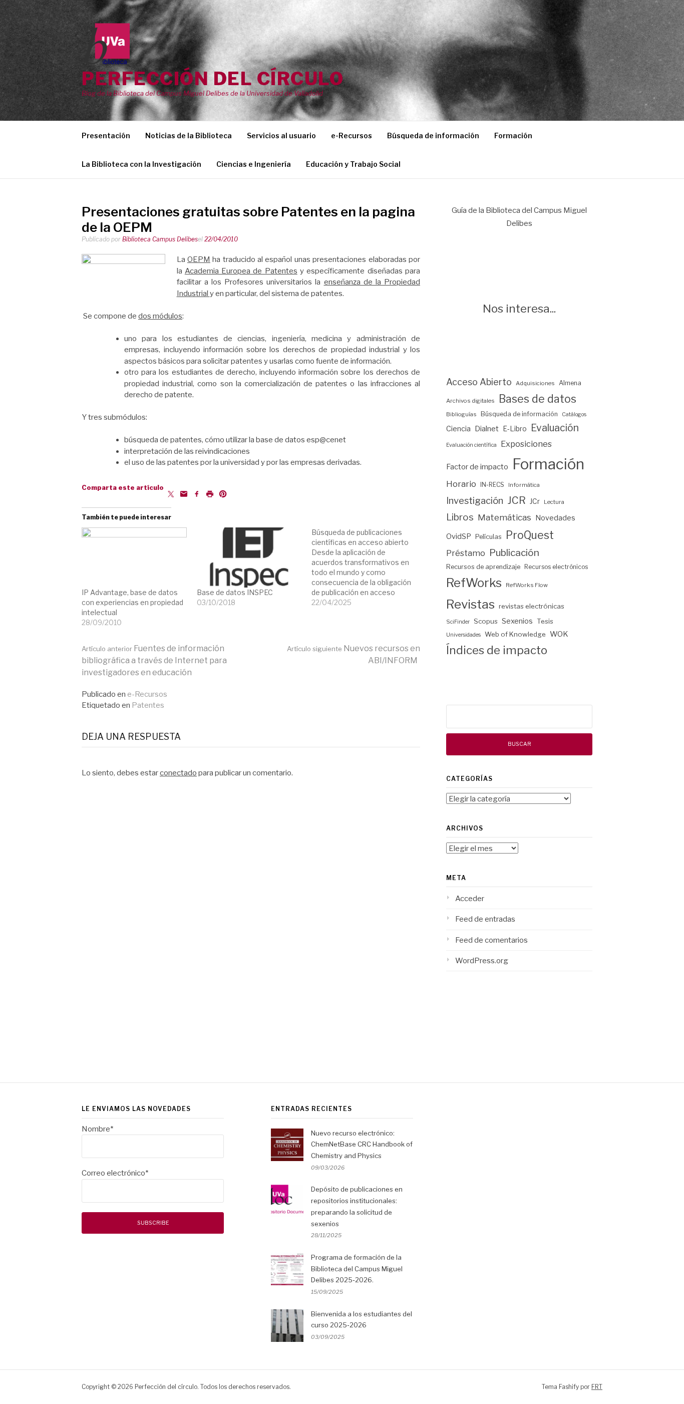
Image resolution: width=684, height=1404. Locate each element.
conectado (178, 772)
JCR (516, 500)
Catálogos (574, 414)
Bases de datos (537, 399)
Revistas (470, 604)
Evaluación (555, 428)
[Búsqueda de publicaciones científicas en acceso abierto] (369, 567)
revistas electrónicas (531, 606)
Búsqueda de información (433, 135)
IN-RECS (492, 484)
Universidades (463, 635)
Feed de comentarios (491, 940)
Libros (460, 517)
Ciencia (458, 428)
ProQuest (530, 535)
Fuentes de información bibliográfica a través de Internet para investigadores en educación (154, 660)
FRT (596, 1386)
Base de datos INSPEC (235, 592)
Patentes (148, 705)
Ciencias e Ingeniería (253, 164)
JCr (535, 501)
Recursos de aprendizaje (483, 567)
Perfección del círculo (213, 79)
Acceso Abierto (479, 382)
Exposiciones (526, 444)
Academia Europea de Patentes (241, 270)
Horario (461, 484)
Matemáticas (504, 517)
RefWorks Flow (527, 585)
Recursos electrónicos (556, 567)
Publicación (514, 552)
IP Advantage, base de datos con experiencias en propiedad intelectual (132, 602)
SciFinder (458, 622)
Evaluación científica (471, 445)
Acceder (469, 898)
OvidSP (458, 536)
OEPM (198, 259)
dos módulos (160, 316)
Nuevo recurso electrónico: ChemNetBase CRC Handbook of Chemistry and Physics (362, 1144)
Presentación (106, 135)
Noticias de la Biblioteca (188, 135)
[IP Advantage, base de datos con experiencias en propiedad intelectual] (134, 557)
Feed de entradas (485, 919)
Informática (524, 484)
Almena (570, 383)
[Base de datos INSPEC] (249, 557)
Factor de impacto (477, 466)
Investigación (474, 500)
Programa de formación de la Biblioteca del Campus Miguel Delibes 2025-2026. (357, 1268)
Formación (513, 135)
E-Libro (515, 429)
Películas (488, 536)
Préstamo (465, 553)
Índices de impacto (496, 650)
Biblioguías (461, 414)
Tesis (545, 621)
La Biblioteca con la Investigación (141, 164)
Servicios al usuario (281, 135)
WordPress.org (481, 960)
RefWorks (474, 583)
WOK (559, 634)
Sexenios (517, 621)
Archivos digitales (470, 400)
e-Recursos (351, 135)
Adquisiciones (535, 383)
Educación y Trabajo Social (353, 164)
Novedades (555, 517)
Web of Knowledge (515, 634)
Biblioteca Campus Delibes (160, 239)
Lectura (554, 501)
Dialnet (487, 428)
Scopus (486, 621)
